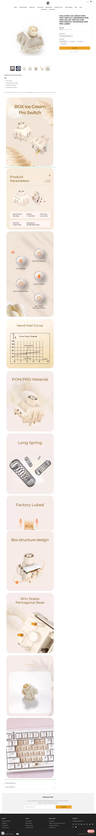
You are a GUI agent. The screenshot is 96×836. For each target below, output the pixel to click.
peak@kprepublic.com (77, 821)
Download (52, 9)
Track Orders (68, 7)
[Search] (93, 1)
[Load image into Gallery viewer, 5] (35, 68)
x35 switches (63, 41)
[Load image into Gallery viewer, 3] (24, 68)
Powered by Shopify (82, 833)
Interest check (59, 7)
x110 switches (63, 43)
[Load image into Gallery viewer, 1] (12, 68)
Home (15, 7)
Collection (4, 823)
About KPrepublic (6, 821)
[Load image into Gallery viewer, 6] (41, 68)
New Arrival (49, 7)
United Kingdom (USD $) (7, 833)
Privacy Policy (28, 821)
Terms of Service (29, 827)
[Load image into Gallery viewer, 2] (18, 68)
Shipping (61, 29)
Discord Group (23, 7)
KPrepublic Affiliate (53, 825)
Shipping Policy (29, 825)
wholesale (44, 9)
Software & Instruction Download (57, 823)
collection (40, 7)
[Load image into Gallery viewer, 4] (30, 68)
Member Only (52, 827)
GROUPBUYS (5, 825)
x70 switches (72, 41)
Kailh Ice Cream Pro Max (66, 36)
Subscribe (63, 806)
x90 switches (80, 41)
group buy (32, 7)
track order (51, 821)
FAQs (76, 7)
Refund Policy (28, 823)
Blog (81, 7)
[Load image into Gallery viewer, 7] (47, 68)
